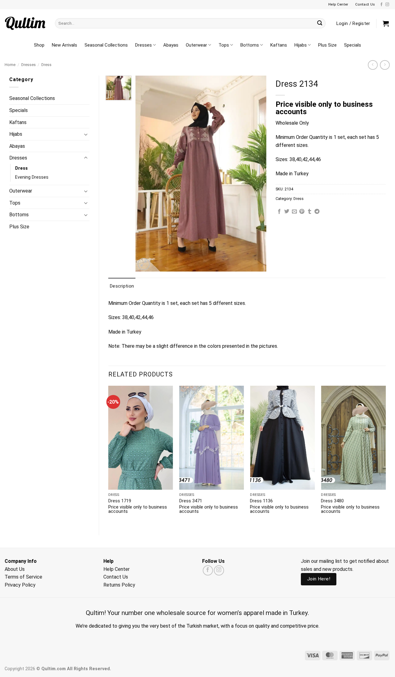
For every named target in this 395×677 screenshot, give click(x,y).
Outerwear (196, 45)
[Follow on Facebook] (381, 4)
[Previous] (108, 455)
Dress (46, 64)
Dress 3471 (190, 501)
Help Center (116, 569)
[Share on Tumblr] (309, 211)
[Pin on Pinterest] (301, 211)
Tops (223, 45)
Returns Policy (119, 585)
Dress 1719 (119, 501)
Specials (352, 45)
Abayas (170, 45)
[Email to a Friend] (294, 211)
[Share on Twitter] (286, 211)
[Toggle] (85, 134)
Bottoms (249, 45)
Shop (39, 45)
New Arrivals (64, 45)
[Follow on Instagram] (387, 4)
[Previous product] (384, 65)
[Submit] (319, 23)
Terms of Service (23, 577)
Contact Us (115, 577)
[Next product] (372, 65)
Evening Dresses (31, 177)
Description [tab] (122, 286)
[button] (386, 23)
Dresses (143, 45)
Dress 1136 (261, 501)
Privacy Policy (20, 585)
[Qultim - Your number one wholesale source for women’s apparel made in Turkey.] (25, 23)
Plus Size (327, 45)
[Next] (385, 455)
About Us (15, 569)
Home (10, 64)
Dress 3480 (332, 501)
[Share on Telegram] (316, 211)
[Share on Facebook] (279, 211)
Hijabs (300, 45)
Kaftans (278, 45)
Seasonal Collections (106, 45)
